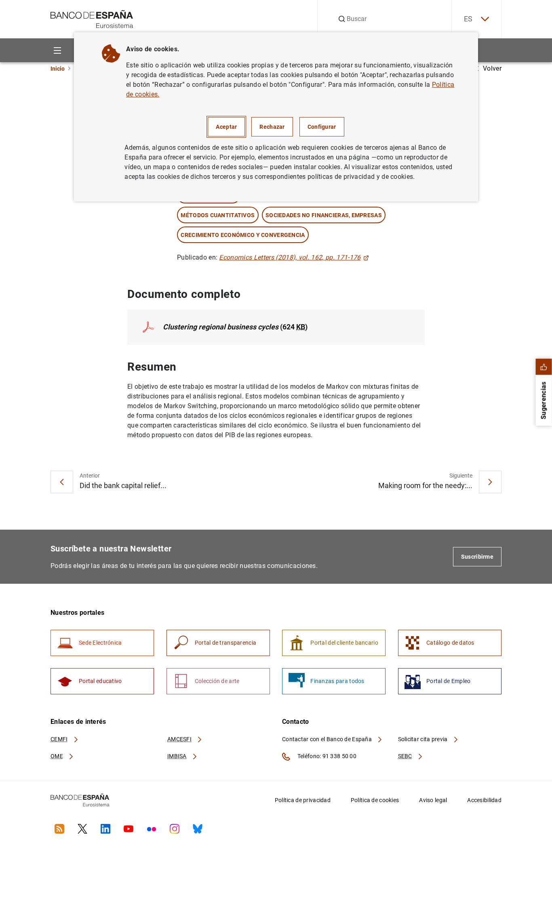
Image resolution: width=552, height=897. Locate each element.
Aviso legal (433, 800)
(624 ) (235, 327)
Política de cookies (375, 800)
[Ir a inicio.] (92, 18)
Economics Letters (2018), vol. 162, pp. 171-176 (289, 257)
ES (468, 19)
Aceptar (226, 127)
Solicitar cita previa (423, 739)
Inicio (58, 68)
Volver (492, 68)
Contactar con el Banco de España (327, 739)
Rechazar (271, 127)
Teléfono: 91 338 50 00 (326, 756)
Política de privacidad (303, 800)
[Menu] (57, 50)
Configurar (322, 127)
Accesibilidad (484, 800)
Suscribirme (477, 556)
